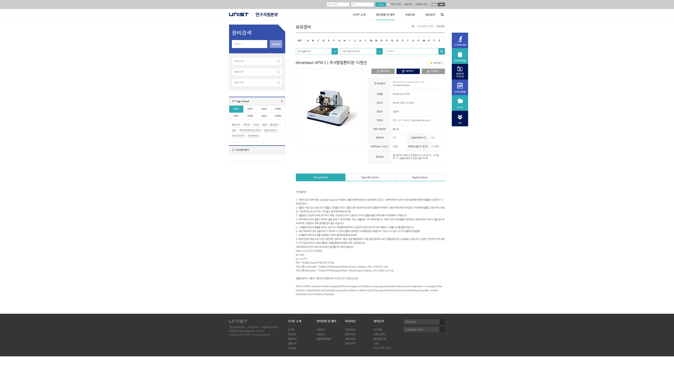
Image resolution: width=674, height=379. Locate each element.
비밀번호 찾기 (422, 4)
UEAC (264, 109)
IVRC (236, 116)
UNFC (250, 109)
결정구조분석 (270, 130)
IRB (460, 123)
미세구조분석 (238, 136)
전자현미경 (253, 136)
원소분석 (274, 125)
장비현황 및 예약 (385, 14)
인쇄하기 (435, 71)
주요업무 (292, 334)
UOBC (250, 116)
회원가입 (408, 4)
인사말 (291, 329)
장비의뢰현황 (460, 60)
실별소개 (292, 343)
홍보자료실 (350, 334)
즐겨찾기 (438, 63)
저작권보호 (253, 327)
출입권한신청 (380, 339)
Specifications (370, 177)
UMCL (236, 109)
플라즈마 (236, 125)
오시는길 (292, 348)
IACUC (460, 107)
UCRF (265, 15)
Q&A (376, 343)
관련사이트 (350, 343)
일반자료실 (350, 339)
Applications (420, 177)
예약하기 (410, 71)
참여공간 (430, 14)
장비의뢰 (385, 71)
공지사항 (378, 329)
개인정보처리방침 (237, 327)
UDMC (278, 109)
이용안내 (320, 334)
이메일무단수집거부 (270, 327)
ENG (442, 4)
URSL (264, 116)
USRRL (278, 116)
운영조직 (292, 339)
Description (320, 177)
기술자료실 (350, 329)
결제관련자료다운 (460, 75)
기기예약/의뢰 (460, 45)
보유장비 (320, 329)
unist (239, 14)
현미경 (247, 125)
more (282, 101)
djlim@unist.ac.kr (421, 120)
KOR (435, 4)
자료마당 (410, 14)
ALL (300, 40)
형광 (265, 125)
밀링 (234, 130)
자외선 (256, 125)
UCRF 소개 (359, 14)
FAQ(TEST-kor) (382, 348)
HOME (413, 26)
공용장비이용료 (323, 339)
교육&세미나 (380, 334)
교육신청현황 (460, 92)
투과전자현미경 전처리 (250, 130)
